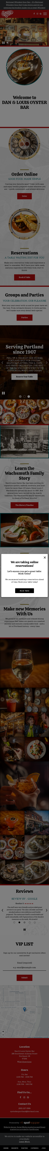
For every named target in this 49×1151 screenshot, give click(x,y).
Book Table (24, 591)
